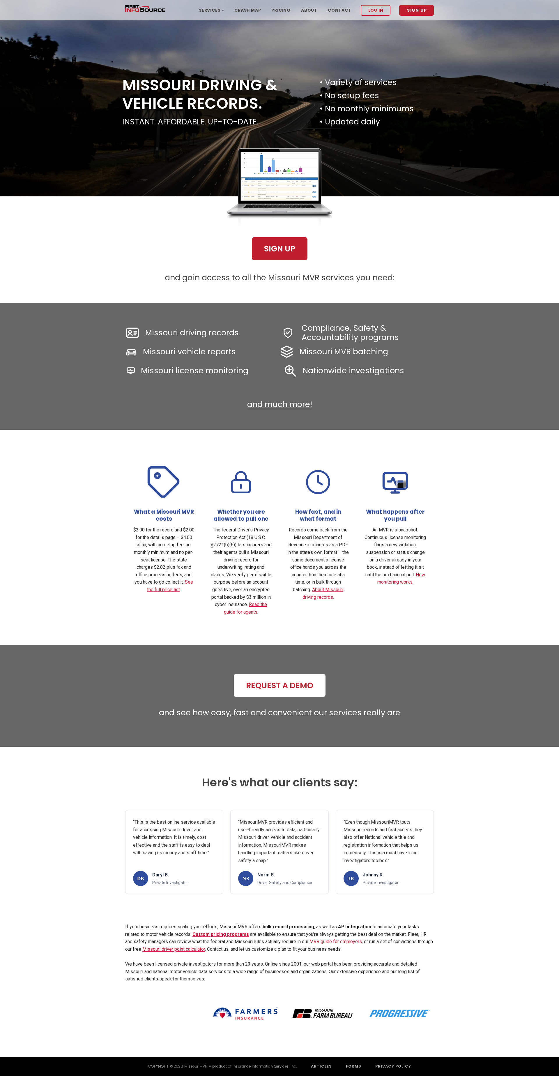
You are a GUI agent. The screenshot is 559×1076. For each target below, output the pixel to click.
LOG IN (375, 10)
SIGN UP (417, 10)
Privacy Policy (393, 1066)
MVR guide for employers (335, 941)
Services (209, 10)
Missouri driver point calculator (173, 949)
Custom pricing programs (220, 934)
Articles (321, 1066)
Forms (353, 1066)
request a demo (279, 685)
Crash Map (247, 10)
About (309, 10)
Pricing (281, 10)
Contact (339, 10)
